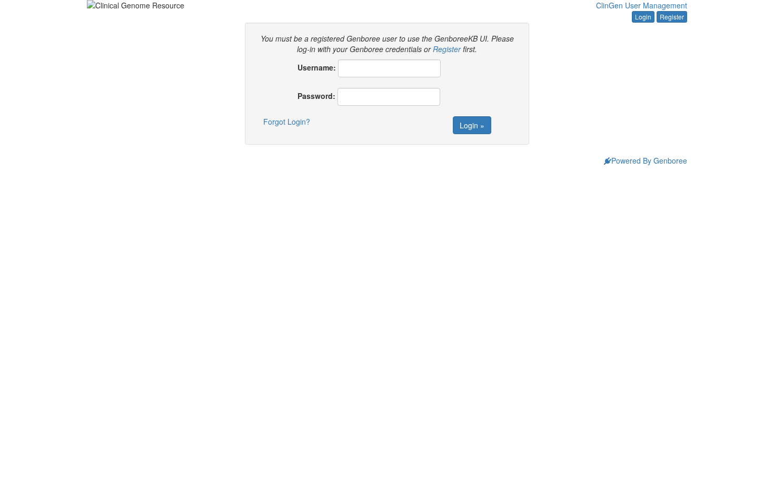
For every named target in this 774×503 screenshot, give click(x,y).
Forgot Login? (286, 121)
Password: (316, 95)
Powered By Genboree (649, 160)
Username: (316, 67)
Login (643, 16)
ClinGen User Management (641, 5)
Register (672, 16)
